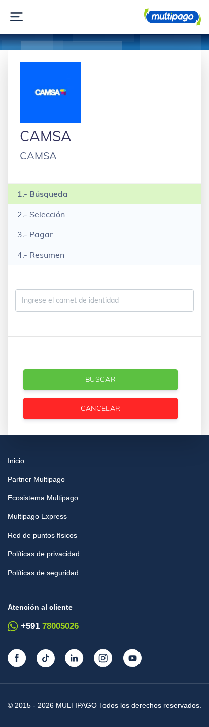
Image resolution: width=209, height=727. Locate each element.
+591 (50, 626)
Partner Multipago (36, 479)
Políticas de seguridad (43, 573)
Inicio (16, 461)
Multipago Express (37, 516)
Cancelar (101, 408)
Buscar (100, 379)
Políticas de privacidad (44, 554)
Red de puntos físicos (42, 535)
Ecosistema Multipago (43, 498)
